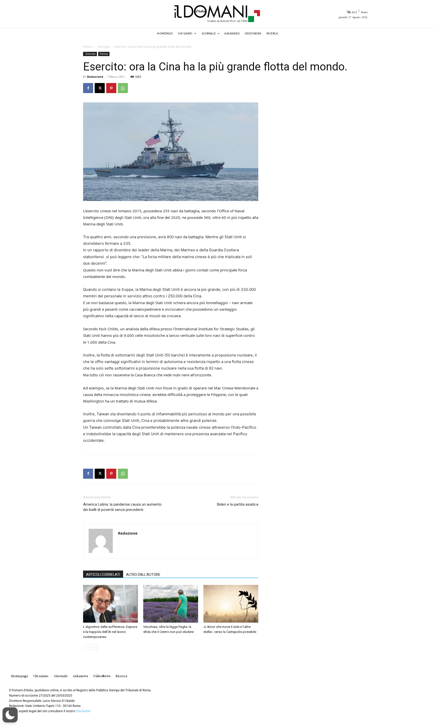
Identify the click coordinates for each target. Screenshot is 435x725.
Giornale (103, 47)
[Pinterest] (111, 88)
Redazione (95, 76)
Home (87, 47)
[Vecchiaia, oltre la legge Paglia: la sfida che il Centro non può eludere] (170, 604)
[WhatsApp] (123, 88)
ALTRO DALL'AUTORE (143, 575)
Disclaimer (83, 711)
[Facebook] (88, 88)
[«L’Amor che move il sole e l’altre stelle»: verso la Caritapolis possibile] (230, 604)
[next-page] (94, 647)
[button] (10, 714)
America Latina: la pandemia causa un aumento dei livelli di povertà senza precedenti (122, 507)
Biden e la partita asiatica (237, 504)
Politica (104, 54)
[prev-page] (86, 647)
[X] (100, 88)
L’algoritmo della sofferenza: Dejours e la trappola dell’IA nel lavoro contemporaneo (110, 632)
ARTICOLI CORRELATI (103, 575)
